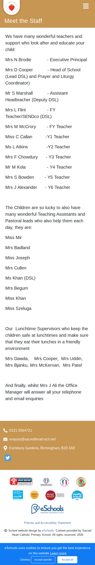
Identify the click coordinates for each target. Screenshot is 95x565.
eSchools (48, 530)
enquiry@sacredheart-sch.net (32, 439)
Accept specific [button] (43, 559)
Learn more (58, 553)
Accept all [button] (67, 559)
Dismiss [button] (24, 559)
